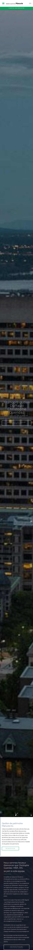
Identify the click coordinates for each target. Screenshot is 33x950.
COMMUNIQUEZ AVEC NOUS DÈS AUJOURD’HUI (16, 423)
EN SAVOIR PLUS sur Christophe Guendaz (16, 947)
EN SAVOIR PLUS (10, 848)
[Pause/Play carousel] (31, 815)
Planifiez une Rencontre (16, 8)
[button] (15, 815)
